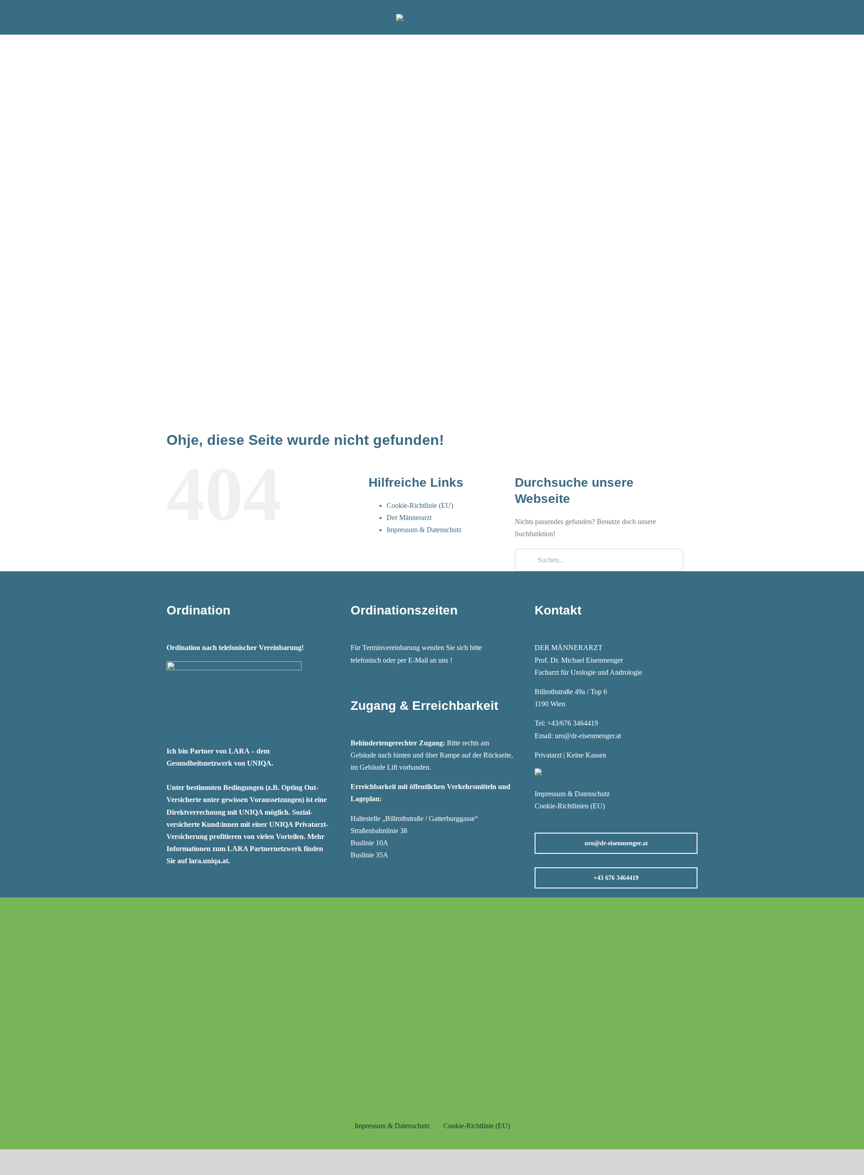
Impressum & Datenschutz (424, 530)
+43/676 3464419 (572, 723)
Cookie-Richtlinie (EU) (420, 505)
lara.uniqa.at (208, 861)
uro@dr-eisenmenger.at (588, 736)
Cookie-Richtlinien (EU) (570, 806)
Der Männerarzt (409, 517)
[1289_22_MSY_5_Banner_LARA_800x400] (234, 664)
